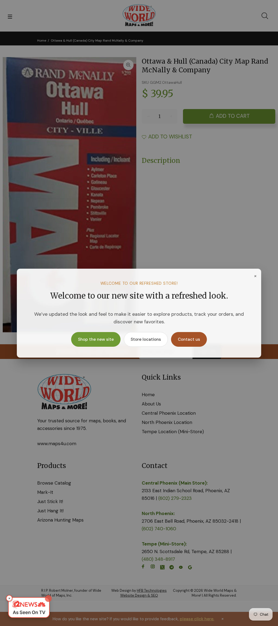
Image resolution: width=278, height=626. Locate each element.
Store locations (146, 339)
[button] (29, 607)
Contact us (189, 339)
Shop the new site (96, 339)
